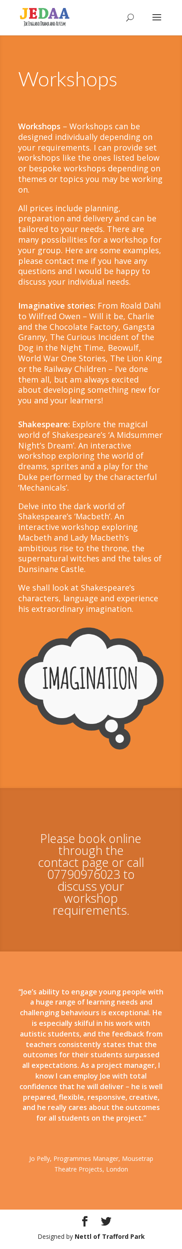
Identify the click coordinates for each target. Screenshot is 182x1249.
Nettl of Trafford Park (110, 1236)
